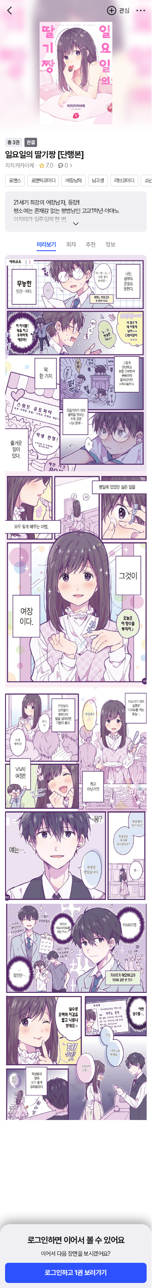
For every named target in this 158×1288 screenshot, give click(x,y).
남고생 (98, 181)
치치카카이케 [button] (19, 165)
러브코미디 (124, 181)
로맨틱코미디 (43, 181)
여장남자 (73, 181)
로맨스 (15, 181)
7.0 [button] (49, 165)
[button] (141, 10)
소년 (149, 181)
